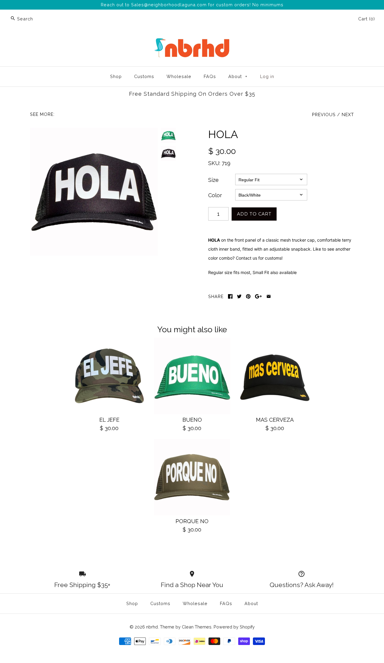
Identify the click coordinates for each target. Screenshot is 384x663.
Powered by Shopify (234, 626)
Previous (324, 114)
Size (213, 180)
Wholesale (178, 76)
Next (348, 114)
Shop (116, 76)
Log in (267, 76)
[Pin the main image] (248, 296)
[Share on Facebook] (230, 296)
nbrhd (152, 626)
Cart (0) (366, 18)
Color (215, 195)
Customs (144, 76)
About (238, 76)
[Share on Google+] (258, 296)
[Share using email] (268, 296)
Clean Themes (197, 626)
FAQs (210, 76)
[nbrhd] (192, 39)
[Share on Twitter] (239, 296)
